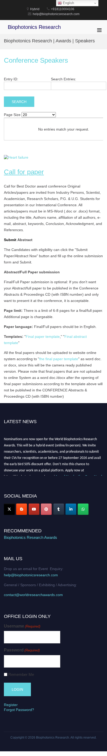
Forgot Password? (19, 710)
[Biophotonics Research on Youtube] (34, 509)
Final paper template (43, 336)
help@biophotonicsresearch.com (31, 575)
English (68, 3)
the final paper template (58, 359)
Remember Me (21, 674)
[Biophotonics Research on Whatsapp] (83, 509)
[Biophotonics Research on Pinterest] (46, 509)
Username (22, 626)
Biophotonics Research (34, 27)
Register (11, 705)
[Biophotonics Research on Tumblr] (58, 509)
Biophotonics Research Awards (30, 537)
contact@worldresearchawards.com (33, 595)
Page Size (12, 115)
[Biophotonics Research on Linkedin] (70, 509)
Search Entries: (63, 79)
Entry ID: (11, 79)
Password (22, 650)
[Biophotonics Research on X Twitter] (9, 509)
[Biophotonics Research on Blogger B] (21, 509)
